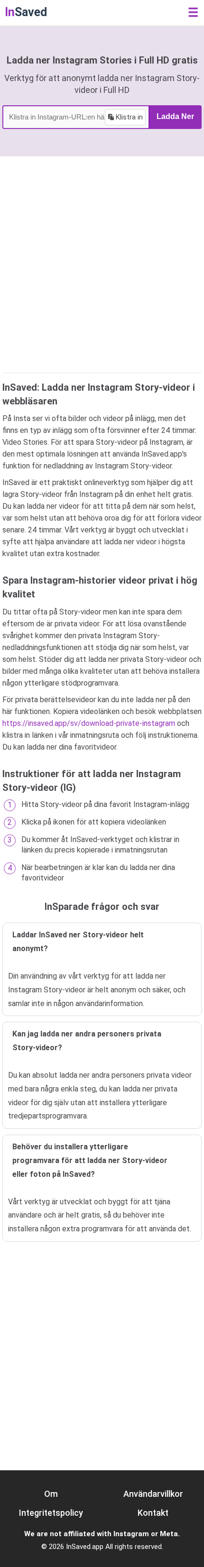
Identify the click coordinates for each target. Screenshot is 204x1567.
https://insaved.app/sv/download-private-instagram (88, 723)
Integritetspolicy (51, 1513)
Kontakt (153, 1513)
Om (51, 1494)
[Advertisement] (102, 263)
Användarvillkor (153, 1494)
